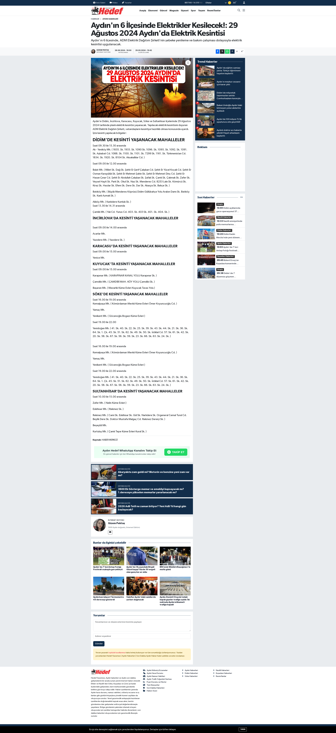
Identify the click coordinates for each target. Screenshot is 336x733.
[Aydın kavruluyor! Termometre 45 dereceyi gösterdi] (108, 586)
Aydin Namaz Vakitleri (156, 676)
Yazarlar (128, 3)
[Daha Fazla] (232, 51)
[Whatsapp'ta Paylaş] (227, 51)
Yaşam (201, 10)
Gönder (99, 644)
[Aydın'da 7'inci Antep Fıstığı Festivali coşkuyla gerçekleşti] (108, 556)
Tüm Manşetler (153, 685)
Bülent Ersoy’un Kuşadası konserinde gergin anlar (227, 262)
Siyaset (185, 10)
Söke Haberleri (191, 676)
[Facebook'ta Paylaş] (217, 51)
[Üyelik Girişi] (243, 3)
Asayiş (142, 10)
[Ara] (239, 10)
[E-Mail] (110, 532)
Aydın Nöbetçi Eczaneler (157, 670)
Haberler (95, 19)
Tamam (242, 729)
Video (115, 3)
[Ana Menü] (244, 10)
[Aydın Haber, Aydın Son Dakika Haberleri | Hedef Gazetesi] (107, 10)
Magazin (174, 10)
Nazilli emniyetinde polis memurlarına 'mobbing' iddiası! (229, 223)
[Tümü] (241, 197)
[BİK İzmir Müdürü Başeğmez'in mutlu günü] (175, 556)
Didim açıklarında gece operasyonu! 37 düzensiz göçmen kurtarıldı (228, 210)
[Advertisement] (220, 170)
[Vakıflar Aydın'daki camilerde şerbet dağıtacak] (141, 586)
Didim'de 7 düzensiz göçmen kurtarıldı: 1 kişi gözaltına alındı (228, 275)
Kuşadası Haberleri (225, 256)
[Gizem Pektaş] (99, 525)
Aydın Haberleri (110, 19)
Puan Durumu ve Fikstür (156, 682)
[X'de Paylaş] (222, 51)
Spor (193, 10)
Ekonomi (153, 10)
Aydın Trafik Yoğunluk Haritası (159, 679)
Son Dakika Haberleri (155, 688)
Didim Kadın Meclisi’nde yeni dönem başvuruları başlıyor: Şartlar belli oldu (229, 236)
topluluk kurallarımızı (117, 653)
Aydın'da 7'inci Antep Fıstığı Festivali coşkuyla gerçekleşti (227, 249)
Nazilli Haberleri (224, 217)
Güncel (163, 10)
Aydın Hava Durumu (155, 673)
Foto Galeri (100, 3)
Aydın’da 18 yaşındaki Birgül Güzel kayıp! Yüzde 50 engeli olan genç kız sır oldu (140, 569)
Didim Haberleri (224, 230)
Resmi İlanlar (214, 10)
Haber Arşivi (152, 691)
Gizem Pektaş (116, 523)
